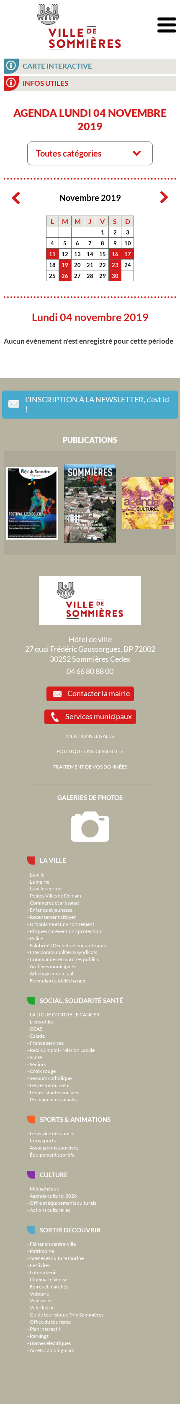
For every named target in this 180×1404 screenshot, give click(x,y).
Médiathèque (44, 1188)
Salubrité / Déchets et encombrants (68, 945)
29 (102, 276)
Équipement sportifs (52, 1154)
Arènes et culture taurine (57, 1258)
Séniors (38, 1064)
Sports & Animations (75, 1119)
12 (65, 254)
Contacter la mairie (98, 693)
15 (102, 254)
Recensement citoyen (53, 917)
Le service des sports (52, 1133)
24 (127, 265)
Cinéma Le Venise (48, 1279)
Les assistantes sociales (54, 1092)
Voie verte (40, 1300)
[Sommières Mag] (90, 503)
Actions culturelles (50, 1210)
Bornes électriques (50, 1343)
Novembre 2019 (90, 198)
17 (127, 254)
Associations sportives (54, 1147)
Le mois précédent (16, 197)
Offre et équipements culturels (63, 1203)
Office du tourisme (50, 1321)
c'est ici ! (97, 404)
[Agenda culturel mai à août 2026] (148, 503)
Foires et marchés (49, 1286)
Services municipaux (98, 716)
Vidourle (39, 1293)
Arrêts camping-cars (52, 1350)
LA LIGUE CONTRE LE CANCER (65, 1014)
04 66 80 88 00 (90, 671)
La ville (53, 860)
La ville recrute (46, 888)
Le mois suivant (164, 197)
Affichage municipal (51, 973)
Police (36, 938)
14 (90, 254)
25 (52, 276)
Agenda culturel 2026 (53, 1195)
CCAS (36, 1028)
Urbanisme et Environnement (62, 924)
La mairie (39, 882)
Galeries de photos (90, 797)
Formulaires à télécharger (58, 980)
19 (65, 265)
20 (77, 265)
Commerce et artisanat (54, 902)
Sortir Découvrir (70, 1230)
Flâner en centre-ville (53, 1244)
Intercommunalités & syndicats (63, 952)
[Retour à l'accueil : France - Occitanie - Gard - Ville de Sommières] (78, 25)
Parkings (39, 1336)
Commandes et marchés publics (64, 959)
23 (115, 265)
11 (52, 254)
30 (115, 276)
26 (65, 276)
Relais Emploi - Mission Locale (62, 1050)
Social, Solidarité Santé (81, 1000)
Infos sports (43, 1140)
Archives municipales (53, 966)
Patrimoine (42, 1251)
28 (90, 276)
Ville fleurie (42, 1307)
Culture (54, 1174)
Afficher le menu (166, 25)
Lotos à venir (43, 1272)
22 (102, 265)
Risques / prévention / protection (65, 931)
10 (127, 243)
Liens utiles (42, 1021)
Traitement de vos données (90, 766)
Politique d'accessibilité (90, 751)
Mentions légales (90, 736)
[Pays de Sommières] (32, 503)
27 (77, 276)
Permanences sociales (53, 1099)
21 (90, 265)
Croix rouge (43, 1071)
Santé (36, 1057)
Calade (37, 1036)
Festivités (40, 1265)
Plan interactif (45, 1329)
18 (52, 265)
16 (115, 254)
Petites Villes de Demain (55, 895)
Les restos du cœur (50, 1085)
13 (77, 254)
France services (47, 1043)
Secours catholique (51, 1078)
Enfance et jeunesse (51, 910)
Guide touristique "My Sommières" (67, 1314)
